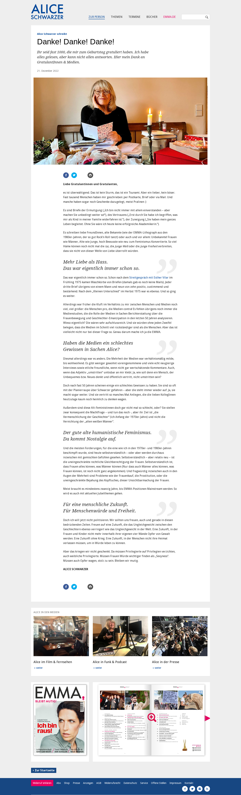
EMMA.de (169, 17)
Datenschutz (130, 783)
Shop (67, 783)
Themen (116, 17)
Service (144, 783)
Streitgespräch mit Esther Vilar (148, 277)
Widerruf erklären (42, 783)
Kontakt (189, 783)
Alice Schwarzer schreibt (52, 33)
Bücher (151, 17)
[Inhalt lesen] (151, 717)
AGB (98, 783)
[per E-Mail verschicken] (82, 175)
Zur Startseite (45, 770)
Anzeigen (88, 783)
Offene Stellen (158, 783)
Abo (58, 783)
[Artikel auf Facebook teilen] (66, 175)
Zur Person (97, 17)
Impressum (175, 783)
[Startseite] (47, 11)
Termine (134, 17)
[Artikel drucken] (90, 175)
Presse (76, 783)
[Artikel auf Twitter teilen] (74, 175)
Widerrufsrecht (112, 783)
